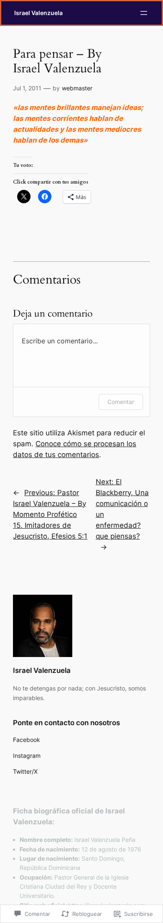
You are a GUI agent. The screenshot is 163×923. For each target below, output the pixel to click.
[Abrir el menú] (144, 13)
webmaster (77, 88)
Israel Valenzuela (38, 12)
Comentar (120, 401)
